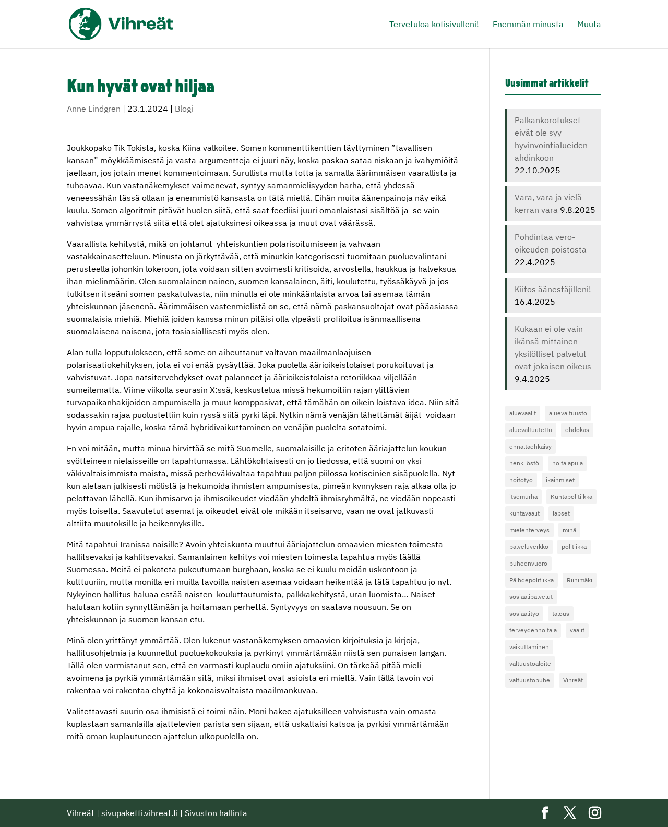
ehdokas (577, 430)
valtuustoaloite (530, 663)
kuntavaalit (524, 513)
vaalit (577, 630)
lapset (561, 513)
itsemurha (523, 496)
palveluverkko (528, 546)
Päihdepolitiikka (531, 580)
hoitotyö (521, 480)
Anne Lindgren (94, 108)
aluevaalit (522, 413)
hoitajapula (567, 463)
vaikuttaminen (529, 647)
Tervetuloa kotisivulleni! (434, 24)
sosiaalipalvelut (531, 597)
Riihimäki (579, 580)
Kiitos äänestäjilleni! (553, 289)
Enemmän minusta (528, 24)
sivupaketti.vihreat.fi (139, 813)
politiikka (574, 546)
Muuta (589, 24)
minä (569, 530)
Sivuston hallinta (216, 813)
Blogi (184, 108)
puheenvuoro (528, 563)
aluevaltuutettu (530, 430)
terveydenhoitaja (533, 630)
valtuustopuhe (529, 680)
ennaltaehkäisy (530, 446)
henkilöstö (524, 463)
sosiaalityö (524, 613)
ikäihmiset (560, 480)
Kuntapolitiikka (571, 496)
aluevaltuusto (568, 413)
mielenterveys (529, 530)
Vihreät (573, 680)
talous (560, 613)
